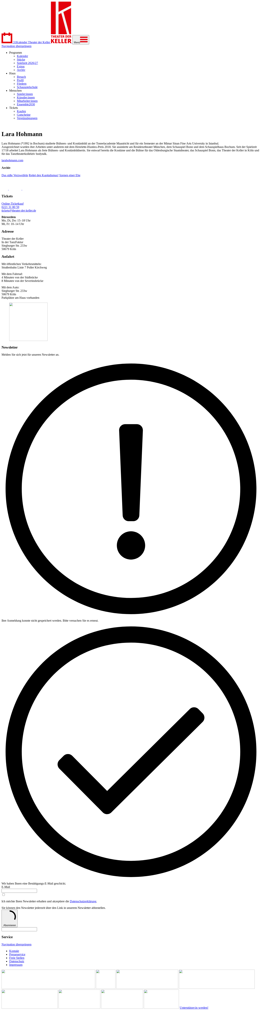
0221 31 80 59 (10, 207)
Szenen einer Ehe (69, 175)
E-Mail (6, 887)
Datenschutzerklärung (83, 901)
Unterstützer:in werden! (194, 1007)
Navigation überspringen (16, 46)
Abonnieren (9, 925)
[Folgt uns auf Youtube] (31, 188)
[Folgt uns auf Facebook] (5, 188)
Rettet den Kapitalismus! (43, 175)
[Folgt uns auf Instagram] (15, 188)
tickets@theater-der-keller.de (19, 210)
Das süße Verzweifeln (15, 175)
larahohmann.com (12, 160)
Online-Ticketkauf (13, 203)
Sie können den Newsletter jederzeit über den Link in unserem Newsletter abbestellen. (54, 907)
